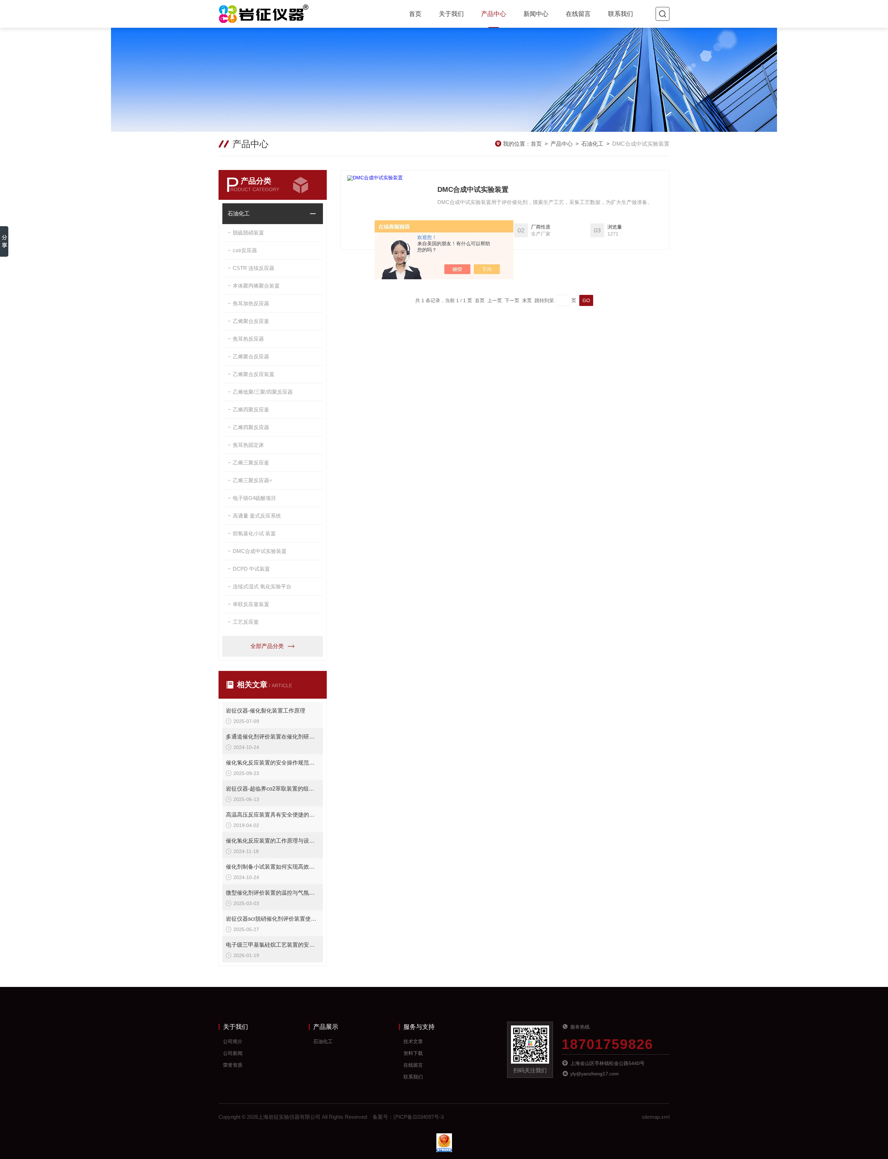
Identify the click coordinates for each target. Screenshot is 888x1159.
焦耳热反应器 (248, 339)
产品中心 (493, 13)
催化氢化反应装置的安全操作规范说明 (272, 763)
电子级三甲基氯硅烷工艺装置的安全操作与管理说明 (272, 945)
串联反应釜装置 (251, 604)
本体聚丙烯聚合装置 (256, 286)
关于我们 (451, 13)
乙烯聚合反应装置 (253, 374)
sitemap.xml (655, 1117)
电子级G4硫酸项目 (254, 498)
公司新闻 (232, 1053)
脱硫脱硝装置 (248, 233)
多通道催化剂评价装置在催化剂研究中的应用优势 (272, 737)
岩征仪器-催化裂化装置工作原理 (265, 711)
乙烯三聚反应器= (252, 480)
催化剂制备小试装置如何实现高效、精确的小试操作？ (272, 867)
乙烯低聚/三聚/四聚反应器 (263, 392)
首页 (415, 13)
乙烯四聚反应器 (251, 427)
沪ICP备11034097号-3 (418, 1117)
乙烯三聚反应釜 (251, 463)
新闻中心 (535, 13)
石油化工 (592, 144)
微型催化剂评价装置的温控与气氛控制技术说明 (272, 893)
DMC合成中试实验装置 (260, 551)
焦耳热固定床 (248, 445)
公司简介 (232, 1041)
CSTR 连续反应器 (253, 268)
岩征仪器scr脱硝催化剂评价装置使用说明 (272, 919)
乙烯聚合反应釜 (251, 321)
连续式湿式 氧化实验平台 (262, 586)
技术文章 (413, 1041)
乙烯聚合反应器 (251, 356)
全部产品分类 (267, 646)
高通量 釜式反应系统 (257, 516)
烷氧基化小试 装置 (254, 533)
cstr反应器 (245, 250)
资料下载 (413, 1053)
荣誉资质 (232, 1065)
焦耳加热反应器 (251, 303)
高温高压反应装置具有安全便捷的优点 (272, 815)
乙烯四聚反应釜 (251, 409)
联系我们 (620, 13)
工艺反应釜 (246, 622)
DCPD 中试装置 (251, 569)
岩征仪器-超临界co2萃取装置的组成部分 (272, 789)
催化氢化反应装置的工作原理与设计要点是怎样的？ (272, 841)
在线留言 (578, 13)
